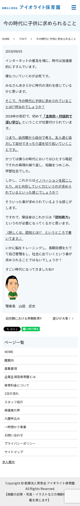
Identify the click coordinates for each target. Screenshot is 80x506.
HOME (6, 39)
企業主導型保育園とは (20, 376)
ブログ (23, 39)
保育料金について (16, 385)
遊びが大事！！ (63, 318)
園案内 (9, 360)
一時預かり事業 (15, 427)
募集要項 (10, 368)
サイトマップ (13, 452)
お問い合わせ (13, 435)
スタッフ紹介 (13, 402)
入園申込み (12, 418)
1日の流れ (11, 393)
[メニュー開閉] (74, 7)
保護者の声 (12, 410)
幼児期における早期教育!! (24, 318)
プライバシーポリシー (20, 443)
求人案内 (8, 462)
